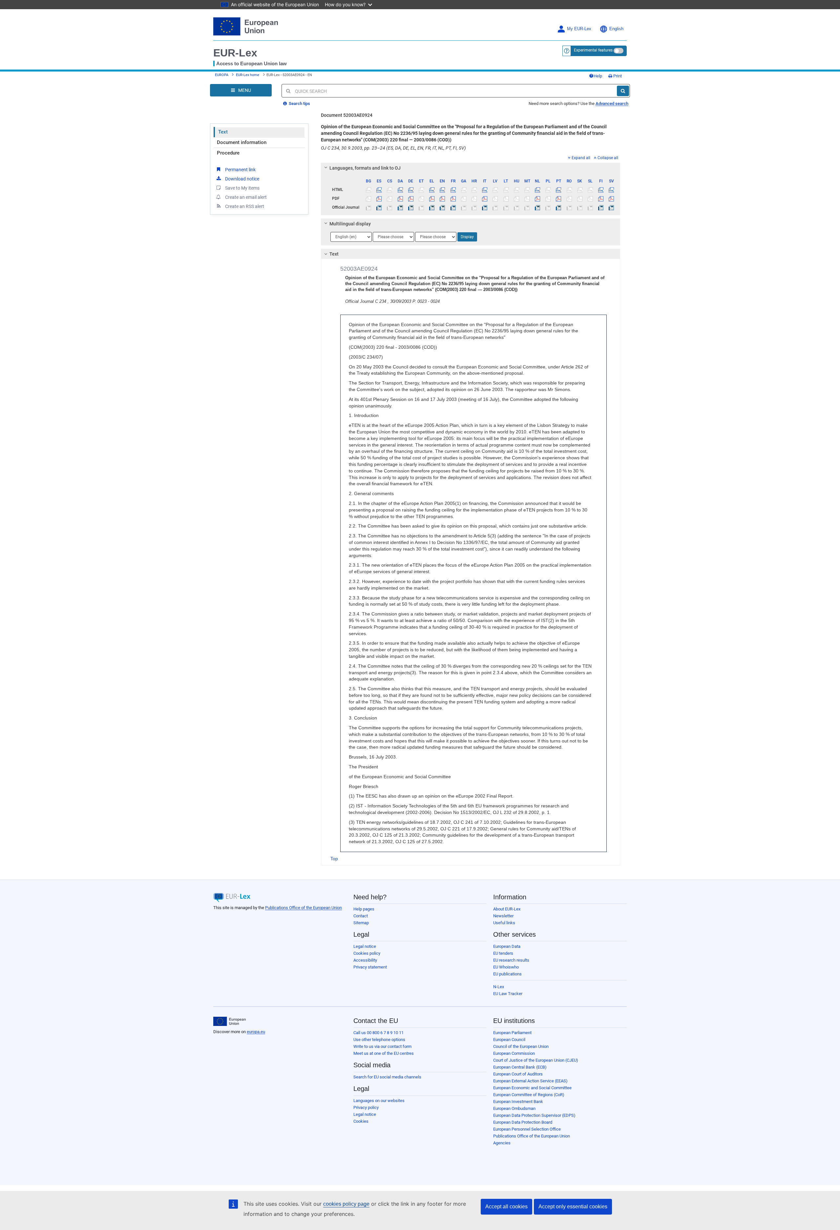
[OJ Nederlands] (538, 207)
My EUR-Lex (579, 29)
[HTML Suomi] (601, 189)
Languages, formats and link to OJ (365, 168)
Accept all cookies (506, 1206)
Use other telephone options (379, 1039)
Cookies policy (366, 953)
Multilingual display (350, 223)
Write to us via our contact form (382, 1046)
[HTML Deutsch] (411, 189)
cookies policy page (346, 1204)
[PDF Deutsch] (411, 198)
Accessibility (365, 960)
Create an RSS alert (244, 206)
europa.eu (256, 1031)
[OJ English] (442, 207)
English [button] (616, 29)
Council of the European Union (521, 1046)
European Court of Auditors (518, 1074)
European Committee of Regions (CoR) (528, 1094)
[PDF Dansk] (400, 198)
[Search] (623, 91)
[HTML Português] (559, 189)
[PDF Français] (453, 198)
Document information (241, 142)
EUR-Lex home (247, 75)
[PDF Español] (379, 198)
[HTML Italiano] (485, 189)
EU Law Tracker (507, 993)
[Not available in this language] (369, 189)
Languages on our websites (379, 1100)
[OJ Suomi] (601, 207)
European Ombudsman (514, 1108)
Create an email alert (246, 197)
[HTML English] (442, 189)
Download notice (242, 178)
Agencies (502, 1142)
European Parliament (512, 1032)
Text (223, 132)
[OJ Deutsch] (411, 207)
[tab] (470, 168)
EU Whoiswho (506, 967)
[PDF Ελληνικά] (432, 198)
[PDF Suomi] (601, 198)
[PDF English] (442, 198)
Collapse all (608, 158)
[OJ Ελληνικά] (432, 207)
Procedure (228, 153)
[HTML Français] (453, 189)
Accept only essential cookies (572, 1206)
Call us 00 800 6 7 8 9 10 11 (378, 1032)
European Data (506, 946)
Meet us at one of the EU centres (383, 1053)
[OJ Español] (379, 207)
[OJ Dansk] (400, 207)
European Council (509, 1039)
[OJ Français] (453, 207)
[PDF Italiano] (485, 198)
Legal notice (364, 946)
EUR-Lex (235, 53)
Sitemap (361, 922)
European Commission (514, 1053)
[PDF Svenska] (611, 198)
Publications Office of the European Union (303, 907)
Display (467, 237)
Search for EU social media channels (387, 1076)
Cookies (360, 1121)
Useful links (504, 922)
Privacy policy (366, 1107)
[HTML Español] (379, 189)
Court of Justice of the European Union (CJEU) (535, 1060)
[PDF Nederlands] (538, 198)
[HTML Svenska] (611, 189)
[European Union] (229, 1021)
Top (334, 858)
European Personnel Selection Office (527, 1129)
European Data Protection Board (522, 1122)
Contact (360, 915)
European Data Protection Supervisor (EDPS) (534, 1115)
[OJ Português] (559, 207)
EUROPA (221, 75)
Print (617, 75)
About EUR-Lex (506, 909)
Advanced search (612, 103)
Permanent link (240, 169)
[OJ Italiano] (485, 207)
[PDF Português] (559, 198)
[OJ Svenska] (611, 207)
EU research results (511, 960)
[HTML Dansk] (400, 189)
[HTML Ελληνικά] (432, 189)
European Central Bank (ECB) (520, 1067)
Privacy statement (370, 967)
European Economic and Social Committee (532, 1087)
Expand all (581, 158)
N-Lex (498, 986)
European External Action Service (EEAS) (530, 1080)
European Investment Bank (518, 1101)
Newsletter (503, 915)
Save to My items (242, 188)
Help (598, 75)
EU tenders (503, 953)
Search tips (299, 103)
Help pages (363, 909)
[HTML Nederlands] (538, 189)
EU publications (507, 973)
